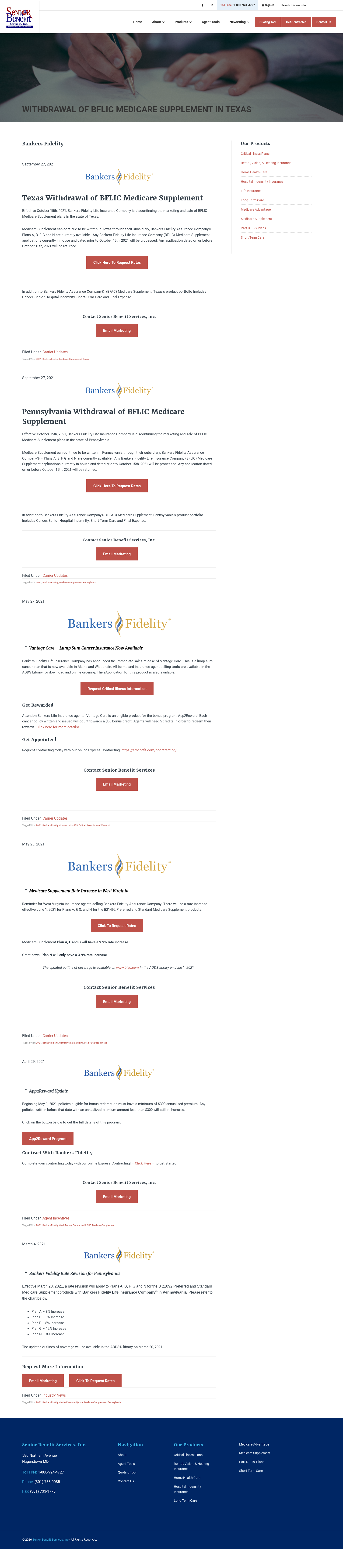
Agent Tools (126, 1463)
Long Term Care (252, 200)
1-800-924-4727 (237, 5)
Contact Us (126, 1481)
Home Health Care (254, 172)
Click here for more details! (57, 727)
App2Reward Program (47, 1138)
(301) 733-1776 (39, 1491)
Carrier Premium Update (71, 1042)
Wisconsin (106, 825)
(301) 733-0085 (41, 1481)
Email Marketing (117, 330)
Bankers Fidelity (50, 359)
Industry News (54, 1395)
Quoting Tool (127, 1472)
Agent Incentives (56, 1218)
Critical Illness (85, 825)
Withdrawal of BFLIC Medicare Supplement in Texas (136, 109)
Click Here (143, 1163)
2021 (39, 359)
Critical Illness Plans (255, 153)
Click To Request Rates (117, 925)
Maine (96, 825)
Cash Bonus (65, 1225)
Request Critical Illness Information (117, 688)
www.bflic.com (127, 967)
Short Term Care (252, 237)
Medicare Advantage (256, 209)
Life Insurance (251, 191)
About (122, 1455)
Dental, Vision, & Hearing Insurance (266, 163)
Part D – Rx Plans (253, 228)
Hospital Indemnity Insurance (262, 181)
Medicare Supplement (70, 359)
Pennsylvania (89, 582)
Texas (86, 359)
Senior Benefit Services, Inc (19, 17)
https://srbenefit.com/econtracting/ (149, 750)
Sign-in (269, 5)
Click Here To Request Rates (117, 262)
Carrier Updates (55, 351)
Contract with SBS (68, 825)
